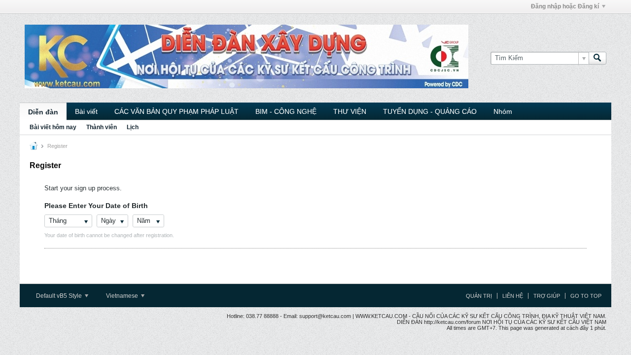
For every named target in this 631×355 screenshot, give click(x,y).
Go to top (585, 296)
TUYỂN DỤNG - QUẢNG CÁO (430, 111)
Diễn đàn (43, 112)
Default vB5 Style (59, 295)
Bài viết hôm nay (53, 127)
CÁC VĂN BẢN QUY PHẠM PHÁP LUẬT (176, 111)
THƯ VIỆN (349, 111)
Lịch (133, 127)
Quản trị (479, 296)
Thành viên (101, 127)
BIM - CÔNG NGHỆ (285, 111)
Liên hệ (512, 296)
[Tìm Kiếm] (597, 58)
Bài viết (86, 111)
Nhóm (502, 111)
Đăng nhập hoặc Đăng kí (565, 6)
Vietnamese (123, 295)
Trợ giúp (546, 296)
